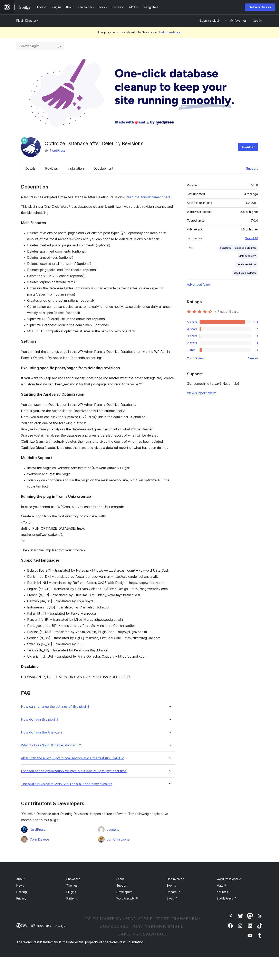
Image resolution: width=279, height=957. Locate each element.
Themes (71, 885)
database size (247, 255)
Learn (120, 879)
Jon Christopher (119, 839)
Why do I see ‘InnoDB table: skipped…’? (51, 745)
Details (30, 168)
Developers (124, 892)
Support (252, 168)
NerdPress (58, 150)
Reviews (51, 168)
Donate (173, 892)
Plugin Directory (27, 20)
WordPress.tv (127, 898)
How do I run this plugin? (39, 719)
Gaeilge (60, 926)
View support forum (201, 393)
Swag (172, 898)
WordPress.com (229, 879)
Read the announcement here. (148, 197)
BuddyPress (227, 898)
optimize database (245, 272)
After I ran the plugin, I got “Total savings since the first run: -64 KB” (72, 758)
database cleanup (245, 247)
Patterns (72, 898)
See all (253, 358)
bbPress (224, 892)
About (20, 879)
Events (171, 885)
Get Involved (175, 879)
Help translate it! (170, 32)
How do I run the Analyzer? (41, 732)
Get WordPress (260, 7)
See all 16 (251, 238)
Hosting (21, 892)
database (225, 247)
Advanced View (199, 284)
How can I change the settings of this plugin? (55, 707)
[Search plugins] (60, 46)
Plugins (71, 892)
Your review (195, 358)
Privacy (21, 898)
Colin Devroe (39, 839)
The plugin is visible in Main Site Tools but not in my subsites (66, 784)
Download (248, 147)
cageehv (113, 829)
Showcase (73, 879)
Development (103, 168)
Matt (221, 885)
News (20, 885)
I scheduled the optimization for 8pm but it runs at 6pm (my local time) (74, 771)
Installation (75, 168)
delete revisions (246, 264)
